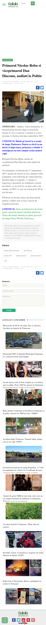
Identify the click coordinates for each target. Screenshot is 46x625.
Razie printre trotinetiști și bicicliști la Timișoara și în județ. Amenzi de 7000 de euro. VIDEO (23, 412)
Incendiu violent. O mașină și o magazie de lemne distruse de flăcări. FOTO (23, 554)
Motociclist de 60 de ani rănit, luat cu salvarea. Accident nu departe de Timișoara (22, 326)
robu (5, 261)
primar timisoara (36, 256)
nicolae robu (8, 256)
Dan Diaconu (28, 250)
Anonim (15, 81)
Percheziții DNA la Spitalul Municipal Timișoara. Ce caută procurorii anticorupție (23, 355)
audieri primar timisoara (11, 250)
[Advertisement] (23, 24)
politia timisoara (21, 256)
